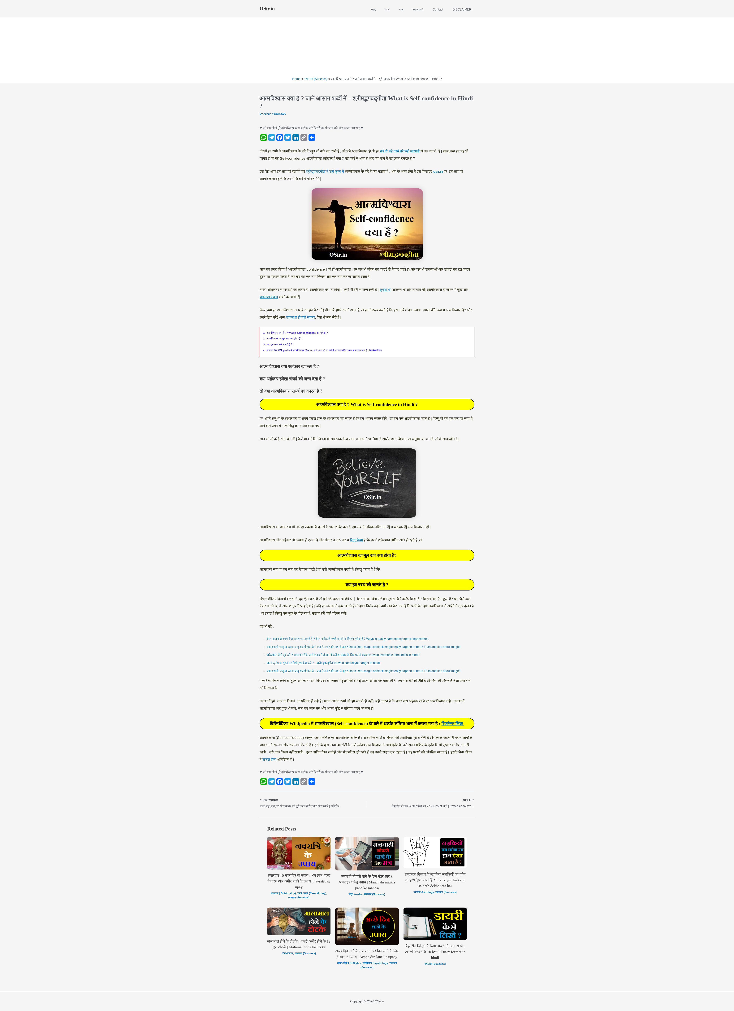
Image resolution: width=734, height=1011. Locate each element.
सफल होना (269, 759)
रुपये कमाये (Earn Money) (311, 893)
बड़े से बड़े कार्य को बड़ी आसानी (400, 151)
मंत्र (401, 9)
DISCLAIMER (461, 9)
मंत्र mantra (355, 894)
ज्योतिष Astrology (424, 892)
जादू (373, 9)
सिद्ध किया (356, 540)
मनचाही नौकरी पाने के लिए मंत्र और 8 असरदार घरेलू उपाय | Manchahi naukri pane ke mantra (367, 882)
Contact (438, 9)
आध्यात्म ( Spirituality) (283, 893)
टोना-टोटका (287, 953)
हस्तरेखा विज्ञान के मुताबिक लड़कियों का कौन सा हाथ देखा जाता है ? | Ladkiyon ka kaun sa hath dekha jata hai (435, 880)
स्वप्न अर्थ (418, 9)
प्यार (387, 9)
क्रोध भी (385, 290)
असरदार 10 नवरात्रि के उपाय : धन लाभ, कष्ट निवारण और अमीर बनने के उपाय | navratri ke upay (298, 881)
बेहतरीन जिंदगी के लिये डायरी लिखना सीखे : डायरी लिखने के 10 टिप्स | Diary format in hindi (435, 952)
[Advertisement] (367, 48)
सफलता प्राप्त (269, 297)
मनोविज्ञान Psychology (375, 963)
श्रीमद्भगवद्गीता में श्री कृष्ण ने (325, 171)
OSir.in (267, 8)
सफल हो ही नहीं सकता (300, 317)
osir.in (438, 171)
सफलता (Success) (298, 897)
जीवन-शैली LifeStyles (349, 963)
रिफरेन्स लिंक (453, 723)
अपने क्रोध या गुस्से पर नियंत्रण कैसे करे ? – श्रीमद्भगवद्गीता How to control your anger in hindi (323, 663)
